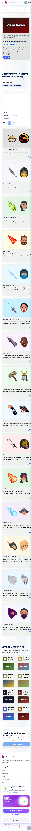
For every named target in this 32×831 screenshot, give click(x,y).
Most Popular (15, 115)
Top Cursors (5, 779)
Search (4, 782)
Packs (3, 776)
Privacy (10, 828)
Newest (6, 115)
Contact (21, 828)
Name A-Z (7, 118)
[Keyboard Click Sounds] (16, 801)
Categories (5, 773)
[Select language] (29, 2)
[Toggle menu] (2, 2)
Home (3, 770)
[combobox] (16, 2)
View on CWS (15, 814)
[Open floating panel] (29, 828)
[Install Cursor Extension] (25, 2)
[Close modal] (27, 406)
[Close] (28, 787)
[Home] (4, 10)
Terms (15, 828)
